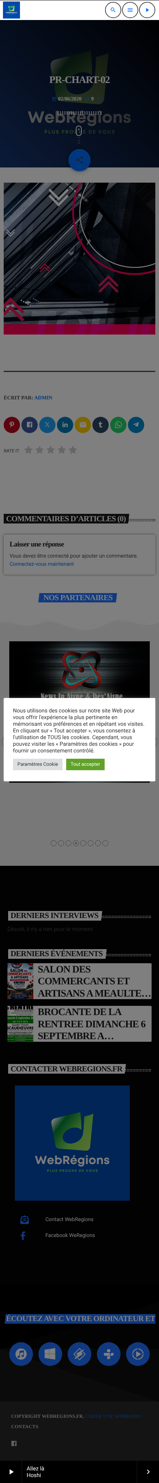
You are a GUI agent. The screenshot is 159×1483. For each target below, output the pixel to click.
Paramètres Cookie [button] (37, 764)
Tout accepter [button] (85, 764)
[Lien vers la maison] (11, 10)
